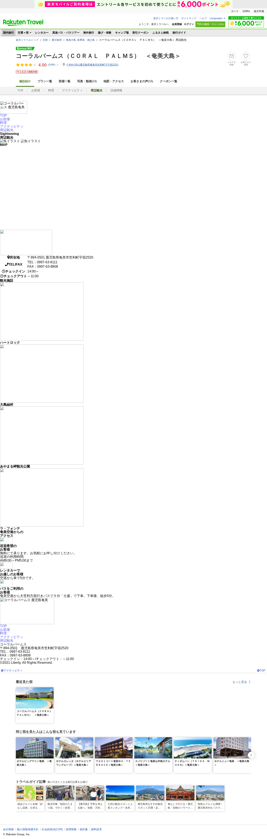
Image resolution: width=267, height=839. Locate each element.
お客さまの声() (142, 81)
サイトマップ (188, 18)
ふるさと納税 (160, 32)
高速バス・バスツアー (65, 32)
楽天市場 (259, 11)
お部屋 (35, 90)
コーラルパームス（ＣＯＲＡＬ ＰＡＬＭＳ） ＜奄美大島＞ (98, 56)
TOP (20, 90)
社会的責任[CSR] (52, 829)
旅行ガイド (179, 32)
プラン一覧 (45, 81)
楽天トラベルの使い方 (165, 18)
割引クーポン (140, 32)
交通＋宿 (23, 32)
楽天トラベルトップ (27, 40)
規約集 (84, 829)
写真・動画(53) (87, 81)
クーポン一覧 (168, 81)
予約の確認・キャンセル (210, 24)
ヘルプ (203, 18)
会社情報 (8, 829)
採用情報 (71, 829)
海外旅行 (88, 32)
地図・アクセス (113, 81)
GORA (246, 11)
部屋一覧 (65, 81)
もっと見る (239, 682)
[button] (51, 689)
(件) (51, 64)
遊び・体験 (104, 32)
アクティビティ (72, 90)
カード (235, 11)
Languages (216, 18)
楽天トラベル (23, 22)
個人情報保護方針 (28, 829)
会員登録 (177, 24)
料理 (51, 90)
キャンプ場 (122, 32)
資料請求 (96, 829)
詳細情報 (116, 90)
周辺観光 (6, 130)
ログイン (189, 24)
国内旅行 (8, 32)
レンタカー (42, 32)
